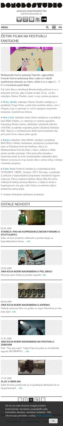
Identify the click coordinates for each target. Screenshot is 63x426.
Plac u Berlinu (11, 381)
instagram (25, 19)
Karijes (6, 139)
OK (53, 420)
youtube (31, 19)
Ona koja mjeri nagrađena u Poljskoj (26, 271)
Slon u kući (8, 117)
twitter (37, 19)
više (28, 241)
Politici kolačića (44, 415)
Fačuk (6, 168)
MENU (4, 27)
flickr (44, 19)
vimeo (19, 19)
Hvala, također (10, 101)
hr (54, 27)
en (60, 27)
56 (37, 400)
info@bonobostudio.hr (31, 13)
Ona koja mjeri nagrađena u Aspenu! (25, 305)
